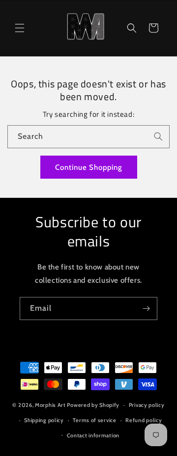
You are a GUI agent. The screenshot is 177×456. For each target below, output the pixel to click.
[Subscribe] (146, 308)
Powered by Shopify (93, 405)
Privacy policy (147, 405)
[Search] (158, 136)
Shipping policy (44, 420)
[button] (19, 28)
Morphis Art (50, 405)
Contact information (93, 435)
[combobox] (88, 137)
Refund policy (143, 420)
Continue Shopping (88, 167)
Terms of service (94, 420)
